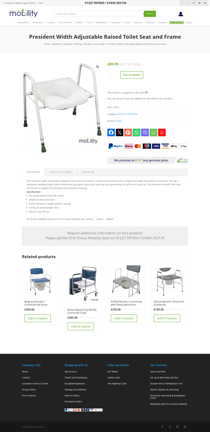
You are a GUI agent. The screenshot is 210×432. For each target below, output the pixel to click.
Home (47, 43)
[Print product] (153, 132)
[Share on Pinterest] (128, 132)
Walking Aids (101, 22)
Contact (26, 377)
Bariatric (79, 22)
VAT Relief (112, 371)
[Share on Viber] (145, 132)
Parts (89, 22)
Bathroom (138, 22)
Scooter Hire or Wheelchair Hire (166, 383)
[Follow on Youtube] (199, 3)
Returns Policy (72, 395)
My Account (71, 371)
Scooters (51, 22)
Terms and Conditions (76, 377)
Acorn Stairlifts (157, 371)
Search (150, 13)
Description (33, 172)
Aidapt (118, 120)
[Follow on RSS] (205, 3)
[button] (97, 67)
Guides (189, 22)
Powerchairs (37, 22)
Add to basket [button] (38, 318)
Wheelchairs (23, 22)
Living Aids (116, 22)
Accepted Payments (75, 383)
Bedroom (151, 22)
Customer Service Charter (35, 383)
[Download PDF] (162, 132)
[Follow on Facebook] (182, 3)
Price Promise (29, 395)
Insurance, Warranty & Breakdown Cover (167, 396)
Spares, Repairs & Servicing (164, 389)
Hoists (127, 22)
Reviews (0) (88, 172)
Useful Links (113, 377)
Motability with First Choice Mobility (168, 404)
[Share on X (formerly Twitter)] (119, 132)
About (25, 371)
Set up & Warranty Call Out (164, 377)
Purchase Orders (73, 401)
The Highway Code (117, 383)
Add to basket (132, 74)
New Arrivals (176, 22)
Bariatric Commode (94, 43)
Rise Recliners (65, 22)
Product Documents (61, 172)
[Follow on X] (187, 3)
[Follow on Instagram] (193, 3)
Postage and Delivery (75, 389)
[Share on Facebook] (111, 132)
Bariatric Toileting (72, 43)
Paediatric (162, 22)
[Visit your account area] (180, 15)
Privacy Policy (29, 389)
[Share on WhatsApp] (136, 132)
